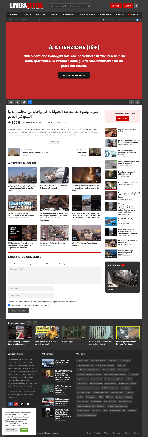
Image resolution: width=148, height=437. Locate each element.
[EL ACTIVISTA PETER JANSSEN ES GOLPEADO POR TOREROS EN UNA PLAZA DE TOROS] (48, 374)
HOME (14, 14)
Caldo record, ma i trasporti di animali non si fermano (62, 401)
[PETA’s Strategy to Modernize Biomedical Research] (111, 153)
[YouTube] (16, 404)
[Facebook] (10, 404)
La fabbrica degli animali (110, 388)
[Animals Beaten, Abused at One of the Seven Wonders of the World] (30, 153)
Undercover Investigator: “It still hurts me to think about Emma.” (129, 195)
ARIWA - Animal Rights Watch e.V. (88, 370)
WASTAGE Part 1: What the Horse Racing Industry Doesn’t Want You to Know (63, 414)
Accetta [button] (24, 430)
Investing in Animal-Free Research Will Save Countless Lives (126, 343)
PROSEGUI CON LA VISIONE (74, 75)
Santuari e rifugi (82, 401)
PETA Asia (24, 20)
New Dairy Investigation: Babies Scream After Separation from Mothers (128, 231)
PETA (100, 397)
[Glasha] (123, 278)
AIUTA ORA (122, 119)
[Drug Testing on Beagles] (111, 185)
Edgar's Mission (82, 379)
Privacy (106, 433)
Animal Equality (82, 361)
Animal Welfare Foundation (105, 365)
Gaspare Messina (51, 433)
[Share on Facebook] (30, 102)
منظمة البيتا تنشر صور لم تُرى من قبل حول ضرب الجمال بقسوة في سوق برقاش (22, 188)
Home (10, 20)
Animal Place (112, 361)
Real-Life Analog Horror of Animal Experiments (100, 343)
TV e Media (96, 410)
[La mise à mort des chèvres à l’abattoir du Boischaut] (111, 143)
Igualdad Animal (110, 383)
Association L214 (109, 370)
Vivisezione (132, 410)
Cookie (127, 433)
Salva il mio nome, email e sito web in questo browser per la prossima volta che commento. (43, 302)
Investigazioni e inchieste (127, 383)
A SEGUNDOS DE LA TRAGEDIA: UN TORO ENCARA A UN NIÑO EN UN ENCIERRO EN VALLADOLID (86, 215)
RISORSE (106, 14)
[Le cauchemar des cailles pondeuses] (111, 243)
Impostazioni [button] (12, 430)
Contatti (137, 433)
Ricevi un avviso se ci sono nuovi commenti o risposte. (30, 305)
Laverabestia (126, 388)
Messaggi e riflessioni (100, 392)
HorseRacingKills (96, 383)
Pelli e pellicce (90, 397)
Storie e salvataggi (125, 401)
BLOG (55, 14)
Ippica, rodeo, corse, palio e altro (88, 388)
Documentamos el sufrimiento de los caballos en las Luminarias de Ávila (85, 188)
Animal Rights (125, 361)
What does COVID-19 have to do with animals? (47, 343)
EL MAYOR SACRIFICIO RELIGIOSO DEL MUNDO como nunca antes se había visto (21, 215)
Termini (97, 433)
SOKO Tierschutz (109, 401)
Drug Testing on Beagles (128, 182)
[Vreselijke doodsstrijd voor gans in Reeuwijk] (111, 164)
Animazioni (121, 365)
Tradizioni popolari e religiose (117, 406)
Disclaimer (117, 433)
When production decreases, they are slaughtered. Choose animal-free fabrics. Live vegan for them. (127, 208)
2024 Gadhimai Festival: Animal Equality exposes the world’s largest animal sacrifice (20, 245)
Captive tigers (67, 342)
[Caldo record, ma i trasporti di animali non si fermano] (48, 402)
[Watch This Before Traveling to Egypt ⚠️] (86, 233)
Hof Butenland (82, 383)
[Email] (27, 404)
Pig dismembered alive (127, 130)
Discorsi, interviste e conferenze (115, 374)
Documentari (133, 374)
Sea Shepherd (96, 401)
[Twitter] (22, 404)
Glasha (110, 289)
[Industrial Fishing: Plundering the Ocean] (111, 253)
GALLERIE (42, 14)
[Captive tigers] (74, 332)
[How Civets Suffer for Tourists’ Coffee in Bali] (54, 233)
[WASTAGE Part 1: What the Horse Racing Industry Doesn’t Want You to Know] (48, 412)
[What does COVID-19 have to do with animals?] (47, 332)
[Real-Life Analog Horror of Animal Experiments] (101, 332)
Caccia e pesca (123, 370)
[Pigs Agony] (79, 153)
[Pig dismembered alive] (111, 132)
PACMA (80, 397)
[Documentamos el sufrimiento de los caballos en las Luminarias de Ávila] (86, 175)
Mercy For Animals (83, 392)
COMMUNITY (70, 14)
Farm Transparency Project (114, 379)
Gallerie (129, 379)
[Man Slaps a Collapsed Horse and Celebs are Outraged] (54, 175)
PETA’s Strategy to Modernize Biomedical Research (127, 153)
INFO (119, 14)
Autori (16, 20)
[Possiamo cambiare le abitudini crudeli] (111, 174)
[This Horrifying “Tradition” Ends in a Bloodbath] (20, 332)
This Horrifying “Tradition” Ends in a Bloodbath (19, 343)
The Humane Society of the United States (90, 406)
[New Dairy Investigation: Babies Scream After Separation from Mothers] (111, 232)
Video (105, 410)
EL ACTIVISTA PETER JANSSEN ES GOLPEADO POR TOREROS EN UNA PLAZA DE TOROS (63, 375)
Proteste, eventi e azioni (124, 397)
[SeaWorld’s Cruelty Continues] (111, 221)
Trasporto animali (83, 410)
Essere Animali (96, 379)
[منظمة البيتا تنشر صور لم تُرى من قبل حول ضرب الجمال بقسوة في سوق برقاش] (22, 175)
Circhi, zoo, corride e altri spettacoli (89, 374)
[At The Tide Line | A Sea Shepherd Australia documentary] (48, 389)
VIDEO (26, 14)
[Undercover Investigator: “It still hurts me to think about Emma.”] (111, 195)
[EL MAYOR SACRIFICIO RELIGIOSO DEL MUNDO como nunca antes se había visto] (22, 203)
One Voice (129, 392)
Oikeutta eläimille (117, 392)
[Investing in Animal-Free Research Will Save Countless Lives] (128, 332)
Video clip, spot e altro (117, 410)
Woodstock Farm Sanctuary (86, 415)
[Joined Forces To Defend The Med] (48, 363)
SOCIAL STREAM (89, 14)
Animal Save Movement (85, 365)
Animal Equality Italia (98, 361)
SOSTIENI (134, 14)
